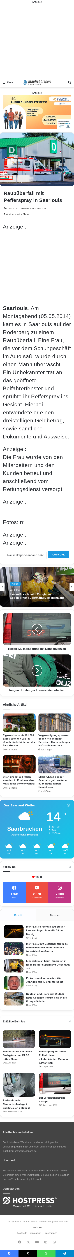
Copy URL (58, 554)
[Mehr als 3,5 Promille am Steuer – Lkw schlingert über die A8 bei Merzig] (14, 931)
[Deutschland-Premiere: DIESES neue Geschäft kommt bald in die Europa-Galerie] (14, 998)
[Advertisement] (37, 40)
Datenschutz (50, 1233)
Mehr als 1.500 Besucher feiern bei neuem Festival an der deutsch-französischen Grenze (47, 947)
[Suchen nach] (69, 84)
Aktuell (15, 584)
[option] (37, 587)
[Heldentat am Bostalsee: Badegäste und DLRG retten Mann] (19, 1039)
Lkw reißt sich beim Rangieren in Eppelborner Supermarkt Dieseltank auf (37, 596)
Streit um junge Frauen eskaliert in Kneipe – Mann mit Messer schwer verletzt (19, 780)
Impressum (35, 1233)
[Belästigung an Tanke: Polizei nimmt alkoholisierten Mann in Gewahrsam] (55, 1039)
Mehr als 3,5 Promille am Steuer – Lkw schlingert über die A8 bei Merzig (46, 930)
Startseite (22, 1233)
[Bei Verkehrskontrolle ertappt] (55, 1083)
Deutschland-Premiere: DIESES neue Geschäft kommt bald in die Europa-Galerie (46, 997)
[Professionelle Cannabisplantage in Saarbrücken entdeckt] (19, 1085)
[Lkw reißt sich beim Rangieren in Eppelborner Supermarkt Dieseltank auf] (14, 965)
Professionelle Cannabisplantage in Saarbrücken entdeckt (16, 1104)
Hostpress (37, 1227)
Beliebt (18, 915)
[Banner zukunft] (37, 111)
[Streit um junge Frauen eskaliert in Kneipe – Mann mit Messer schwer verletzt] (19, 764)
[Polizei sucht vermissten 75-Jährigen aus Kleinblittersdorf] (14, 983)
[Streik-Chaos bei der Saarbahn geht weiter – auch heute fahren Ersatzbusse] (54, 764)
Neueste (55, 915)
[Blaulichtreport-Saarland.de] (37, 82)
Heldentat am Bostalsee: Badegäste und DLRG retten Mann (18, 1055)
